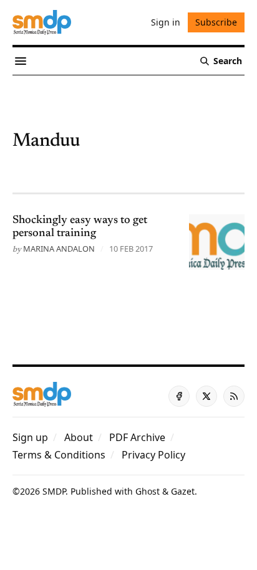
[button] (30, 437)
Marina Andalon (59, 248)
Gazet (183, 491)
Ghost (147, 491)
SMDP (53, 491)
